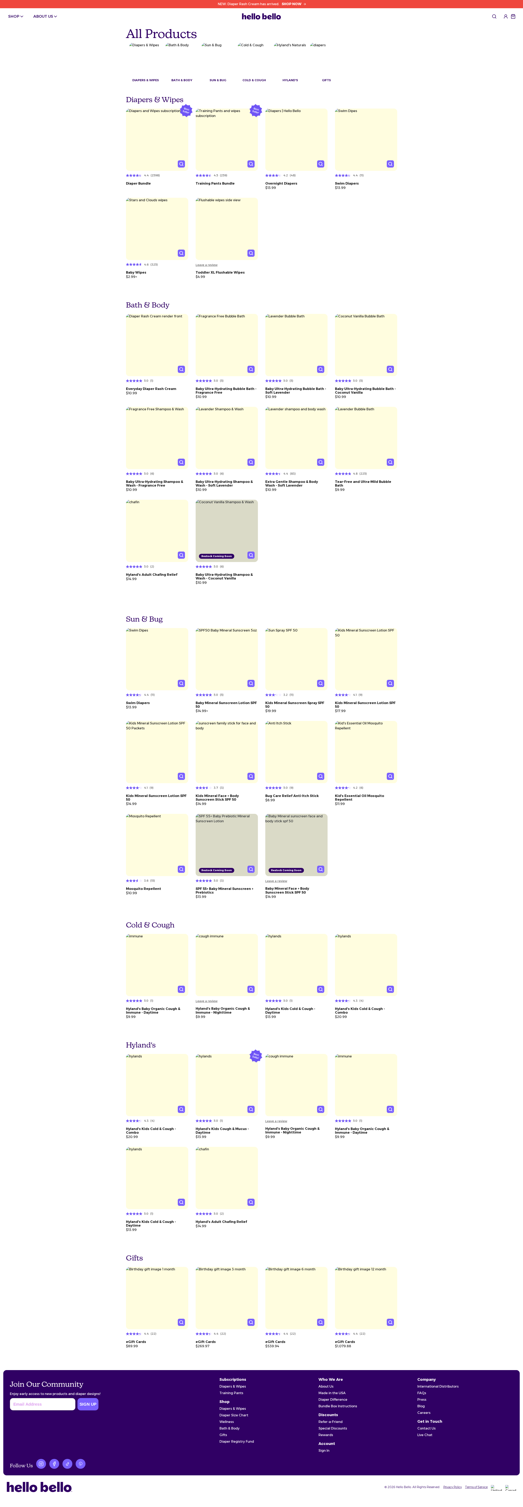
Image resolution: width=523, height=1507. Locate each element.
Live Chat (424, 1435)
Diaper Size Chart (233, 1415)
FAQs (421, 1393)
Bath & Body (229, 1428)
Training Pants (231, 1393)
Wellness (226, 1422)
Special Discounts (333, 1428)
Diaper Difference (333, 1400)
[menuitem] (494, 16)
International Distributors (438, 1386)
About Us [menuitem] (43, 16)
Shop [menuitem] (13, 16)
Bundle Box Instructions (338, 1406)
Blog (421, 1406)
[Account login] (505, 16)
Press (421, 1400)
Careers (424, 1413)
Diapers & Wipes (232, 1386)
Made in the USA (332, 1393)
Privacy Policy (452, 1487)
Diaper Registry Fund (236, 1441)
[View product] (157, 140)
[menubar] (33, 16)
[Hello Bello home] (261, 16)
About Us (326, 1386)
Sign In (324, 1451)
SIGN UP (88, 1404)
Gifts (223, 1435)
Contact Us (426, 1428)
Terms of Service (476, 1487)
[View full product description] (157, 181)
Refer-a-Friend (331, 1422)
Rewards (326, 1435)
